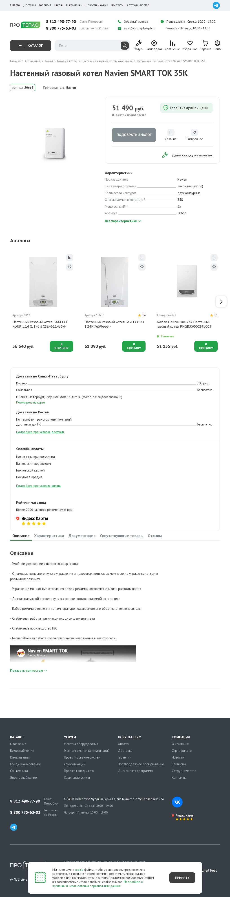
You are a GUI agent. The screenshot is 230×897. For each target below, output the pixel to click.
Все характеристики (121, 221)
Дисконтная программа (135, 771)
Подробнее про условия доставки (40, 432)
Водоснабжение (22, 750)
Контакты (117, 5)
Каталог (35, 45)
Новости (178, 757)
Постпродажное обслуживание (141, 764)
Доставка (29, 5)
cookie (79, 870)
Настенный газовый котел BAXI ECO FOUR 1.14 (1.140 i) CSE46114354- (40, 324)
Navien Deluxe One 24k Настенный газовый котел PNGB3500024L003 (184, 324)
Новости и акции (97, 5)
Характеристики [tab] (49, 535)
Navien (71, 88)
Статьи (58, 5)
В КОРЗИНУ (62, 346)
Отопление (18, 744)
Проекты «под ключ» (79, 771)
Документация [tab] (82, 535)
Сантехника (19, 771)
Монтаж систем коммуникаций (87, 750)
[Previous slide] (8, 301)
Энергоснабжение (23, 777)
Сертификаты (182, 750)
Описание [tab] (21, 535)
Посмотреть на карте (30, 402)
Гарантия (45, 5)
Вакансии (179, 764)
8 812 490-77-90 (61, 21)
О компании (74, 5)
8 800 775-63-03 (61, 28)
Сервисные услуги (77, 777)
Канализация (19, 757)
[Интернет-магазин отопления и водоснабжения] (25, 25)
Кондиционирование (25, 764)
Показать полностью (26, 670)
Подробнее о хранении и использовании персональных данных (97, 884)
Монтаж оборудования (81, 744)
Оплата (15, 5)
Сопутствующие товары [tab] (121, 535)
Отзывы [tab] (155, 535)
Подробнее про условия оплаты (38, 486)
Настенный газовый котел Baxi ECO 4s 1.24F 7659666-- (114, 324)
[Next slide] (221, 301)
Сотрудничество (138, 5)
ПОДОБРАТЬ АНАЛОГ (134, 134)
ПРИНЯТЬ (182, 878)
